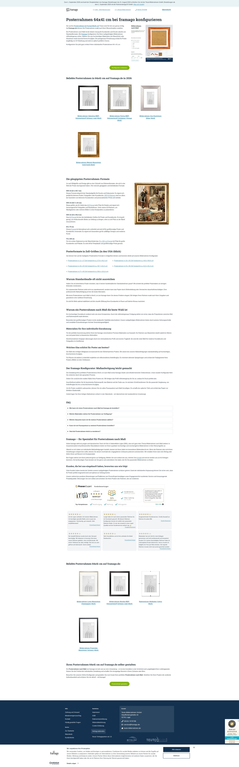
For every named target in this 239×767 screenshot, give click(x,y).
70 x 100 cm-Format (105, 241)
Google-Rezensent (166, 520)
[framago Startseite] (72, 9)
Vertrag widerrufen (98, 731)
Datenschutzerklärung (99, 719)
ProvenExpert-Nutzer (94, 525)
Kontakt (139, 457)
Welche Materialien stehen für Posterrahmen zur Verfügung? (90, 414)
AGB (94, 715)
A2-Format (72, 217)
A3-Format (90, 205)
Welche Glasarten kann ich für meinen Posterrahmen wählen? (91, 420)
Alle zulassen (176, 749)
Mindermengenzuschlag (73, 715)
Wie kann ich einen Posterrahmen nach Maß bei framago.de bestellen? (94, 408)
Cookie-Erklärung (98, 726)
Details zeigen (71, 763)
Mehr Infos (159, 504)
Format (73, 229)
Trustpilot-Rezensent (130, 527)
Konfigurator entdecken (119, 67)
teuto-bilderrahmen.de (132, 728)
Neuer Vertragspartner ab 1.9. (102, 736)
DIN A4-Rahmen (109, 195)
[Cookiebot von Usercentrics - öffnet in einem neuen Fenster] (54, 763)
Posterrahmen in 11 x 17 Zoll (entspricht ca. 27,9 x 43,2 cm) (87, 260)
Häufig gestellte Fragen (73, 722)
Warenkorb (167, 10)
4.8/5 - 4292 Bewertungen (102, 9)
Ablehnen (176, 755)
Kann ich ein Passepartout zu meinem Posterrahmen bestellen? (92, 425)
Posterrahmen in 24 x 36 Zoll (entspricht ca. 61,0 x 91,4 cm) (133, 266)
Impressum (96, 712)
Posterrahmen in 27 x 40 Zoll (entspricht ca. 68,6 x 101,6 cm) (88, 271)
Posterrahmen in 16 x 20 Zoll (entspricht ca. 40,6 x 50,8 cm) (133, 260)
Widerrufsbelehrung (98, 722)
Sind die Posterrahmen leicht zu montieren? (84, 431)
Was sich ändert (139, 4)
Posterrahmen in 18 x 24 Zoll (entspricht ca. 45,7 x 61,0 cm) (87, 266)
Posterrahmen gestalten (119, 684)
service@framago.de (132, 725)
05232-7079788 (142, 9)
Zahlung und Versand (72, 712)
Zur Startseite (69, 731)
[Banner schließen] (194, 747)
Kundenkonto (69, 737)
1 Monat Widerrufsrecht (124, 9)
